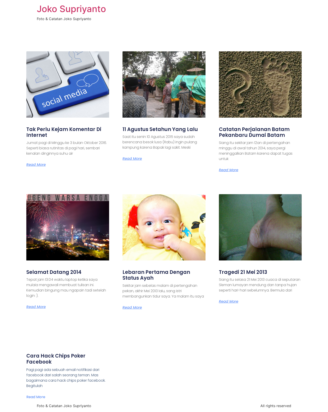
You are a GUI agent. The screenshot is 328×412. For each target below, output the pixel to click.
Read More (36, 164)
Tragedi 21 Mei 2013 (243, 272)
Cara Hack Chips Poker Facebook (55, 358)
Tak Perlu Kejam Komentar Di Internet (63, 132)
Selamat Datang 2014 (53, 272)
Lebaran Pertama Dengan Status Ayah (156, 275)
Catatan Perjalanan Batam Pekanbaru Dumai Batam (254, 132)
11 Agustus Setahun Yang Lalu (160, 129)
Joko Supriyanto (71, 8)
